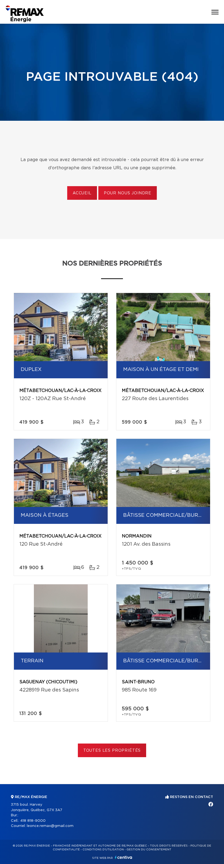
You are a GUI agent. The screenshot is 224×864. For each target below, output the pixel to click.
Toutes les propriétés (112, 751)
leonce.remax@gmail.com (50, 826)
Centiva (123, 857)
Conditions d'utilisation (103, 849)
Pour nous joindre (127, 193)
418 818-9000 (33, 821)
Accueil (82, 193)
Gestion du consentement (148, 849)
